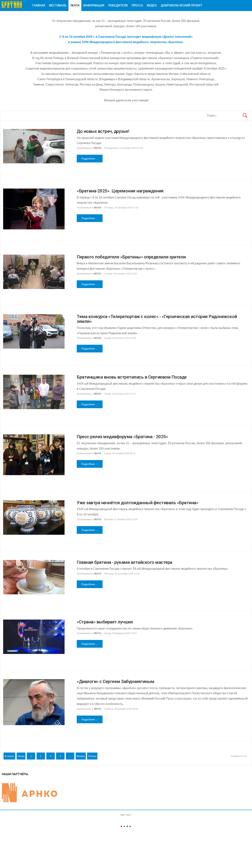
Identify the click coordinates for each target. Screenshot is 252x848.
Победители (118, 5)
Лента (75, 5)
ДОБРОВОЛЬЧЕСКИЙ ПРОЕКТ (181, 5)
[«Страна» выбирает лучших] (34, 637)
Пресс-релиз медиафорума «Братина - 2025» (122, 436)
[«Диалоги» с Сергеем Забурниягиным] (34, 702)
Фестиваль (57, 5)
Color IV (130, 826)
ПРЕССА (137, 5)
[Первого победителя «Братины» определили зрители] (34, 272)
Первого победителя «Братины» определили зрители (131, 257)
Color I (121, 826)
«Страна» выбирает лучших (105, 622)
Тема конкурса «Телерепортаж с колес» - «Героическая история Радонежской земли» (157, 319)
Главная (38, 5)
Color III (127, 826)
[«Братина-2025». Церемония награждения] (34, 209)
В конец (92, 756)
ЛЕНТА (97, 148)
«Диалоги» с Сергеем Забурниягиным (115, 681)
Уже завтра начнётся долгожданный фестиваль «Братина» (137, 502)
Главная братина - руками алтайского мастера (124, 562)
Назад (21, 756)
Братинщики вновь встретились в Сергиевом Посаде (132, 377)
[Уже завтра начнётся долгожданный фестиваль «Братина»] (34, 517)
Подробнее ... (89, 158)
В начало (9, 756)
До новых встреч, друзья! (103, 131)
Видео (152, 5)
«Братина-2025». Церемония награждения (120, 191)
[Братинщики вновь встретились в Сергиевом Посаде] (34, 392)
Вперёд (81, 756)
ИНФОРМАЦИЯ (93, 5)
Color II (124, 826)
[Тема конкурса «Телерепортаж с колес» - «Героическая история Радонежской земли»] (34, 331)
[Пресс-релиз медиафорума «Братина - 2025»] (34, 454)
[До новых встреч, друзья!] (34, 146)
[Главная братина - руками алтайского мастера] (34, 577)
